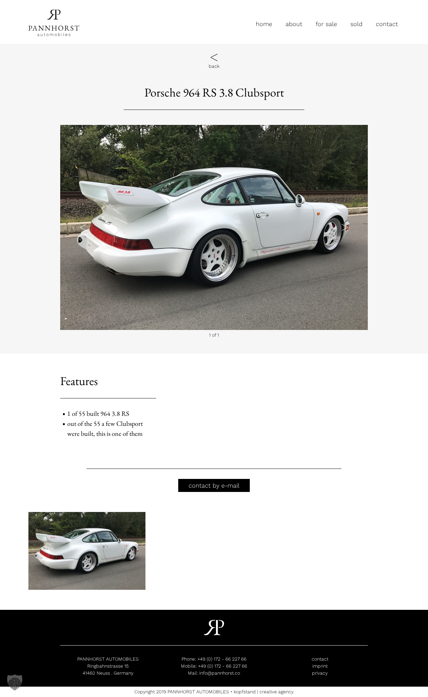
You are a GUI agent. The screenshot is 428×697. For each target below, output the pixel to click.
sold (356, 23)
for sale (326, 23)
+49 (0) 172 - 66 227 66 (221, 659)
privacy (320, 673)
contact (387, 23)
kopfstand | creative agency (264, 691)
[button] (83, 227)
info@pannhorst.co (219, 673)
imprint (320, 666)
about (294, 23)
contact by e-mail (214, 485)
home (264, 23)
